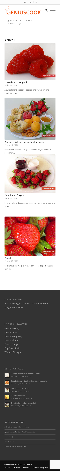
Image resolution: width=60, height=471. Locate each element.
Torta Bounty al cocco (20, 388)
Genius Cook (11, 332)
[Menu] (51, 10)
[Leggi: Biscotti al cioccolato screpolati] (7, 404)
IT (36, 2)
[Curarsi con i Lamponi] (30, 61)
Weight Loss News (14, 307)
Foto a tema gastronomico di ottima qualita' (26, 303)
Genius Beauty (12, 328)
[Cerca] (44, 10)
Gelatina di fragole (14, 195)
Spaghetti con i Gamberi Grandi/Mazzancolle (29, 381)
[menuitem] (25, 2)
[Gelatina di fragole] (30, 173)
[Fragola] (30, 236)
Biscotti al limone (18, 396)
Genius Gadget (12, 344)
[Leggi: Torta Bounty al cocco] (7, 390)
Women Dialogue (13, 352)
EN (25, 2)
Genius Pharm (11, 340)
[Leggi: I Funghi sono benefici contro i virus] (7, 375)
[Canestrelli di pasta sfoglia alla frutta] (30, 119)
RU (31, 2)
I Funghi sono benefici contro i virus (25, 374)
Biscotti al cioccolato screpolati (23, 403)
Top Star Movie (12, 348)
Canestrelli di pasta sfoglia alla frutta (24, 142)
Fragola (8, 258)
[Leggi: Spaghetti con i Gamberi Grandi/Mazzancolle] (7, 382)
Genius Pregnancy (14, 336)
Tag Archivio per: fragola (18, 20)
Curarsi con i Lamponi (16, 82)
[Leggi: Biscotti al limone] (7, 397)
